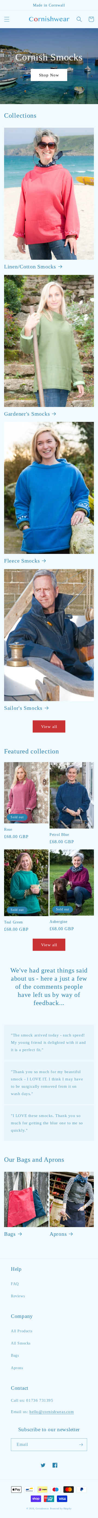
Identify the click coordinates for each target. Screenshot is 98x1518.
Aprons (58, 1234)
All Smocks (20, 1343)
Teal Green (13, 922)
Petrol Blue (59, 834)
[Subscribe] (81, 1444)
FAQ (15, 1284)
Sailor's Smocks (23, 708)
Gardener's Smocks (27, 414)
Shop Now (49, 75)
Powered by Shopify (61, 1508)
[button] (7, 19)
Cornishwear (42, 1508)
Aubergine (58, 921)
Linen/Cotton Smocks (30, 266)
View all (49, 726)
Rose (8, 829)
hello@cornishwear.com (51, 1412)
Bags (10, 1234)
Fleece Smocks (22, 561)
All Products (21, 1331)
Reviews (18, 1296)
